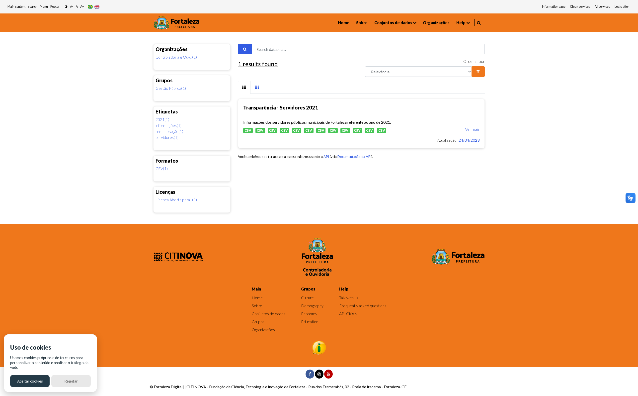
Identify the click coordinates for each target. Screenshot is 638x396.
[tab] (244, 87)
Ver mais (472, 129)
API (326, 157)
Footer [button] (55, 6)
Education (309, 321)
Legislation (622, 6)
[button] (66, 6)
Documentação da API (354, 157)
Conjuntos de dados (393, 22)
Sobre (362, 22)
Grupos (258, 321)
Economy (309, 313)
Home (343, 22)
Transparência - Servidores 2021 (280, 107)
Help (461, 22)
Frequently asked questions (362, 305)
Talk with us (348, 297)
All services (602, 6)
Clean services (580, 6)
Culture (307, 297)
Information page (553, 6)
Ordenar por (474, 61)
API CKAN (348, 313)
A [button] (77, 6)
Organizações (436, 22)
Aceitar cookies (30, 381)
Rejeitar (71, 381)
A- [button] (71, 6)
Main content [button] (16, 6)
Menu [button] (44, 6)
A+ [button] (82, 6)
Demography (312, 305)
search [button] (32, 6)
